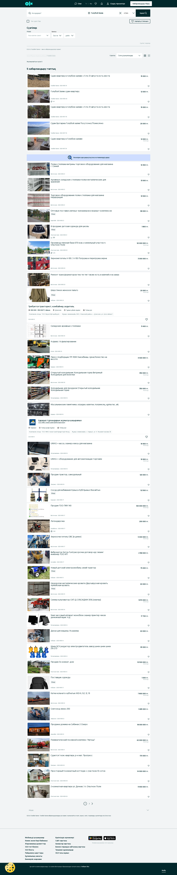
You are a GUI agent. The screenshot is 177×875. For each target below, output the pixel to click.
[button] (101, 3)
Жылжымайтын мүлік (34, 62)
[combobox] (57, 13)
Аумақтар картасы (63, 844)
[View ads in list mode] (145, 55)
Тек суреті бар (36, 21)
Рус (91, 4)
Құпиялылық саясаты (33, 856)
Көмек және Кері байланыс (36, 841)
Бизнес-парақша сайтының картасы (70, 847)
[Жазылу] (147, 319)
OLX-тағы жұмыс (62, 853)
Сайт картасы (61, 841)
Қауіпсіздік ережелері (64, 838)
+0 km (126, 13)
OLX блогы (29, 850)
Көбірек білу (85, 866)
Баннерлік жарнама (33, 859)
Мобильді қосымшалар (34, 838)
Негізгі (29, 56)
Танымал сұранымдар (64, 850)
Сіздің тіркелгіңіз (117, 4)
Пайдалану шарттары (34, 853)
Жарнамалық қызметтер (35, 844)
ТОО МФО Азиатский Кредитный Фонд (51, 422)
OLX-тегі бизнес (31, 847)
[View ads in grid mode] (149, 55)
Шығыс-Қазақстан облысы (39, 56)
